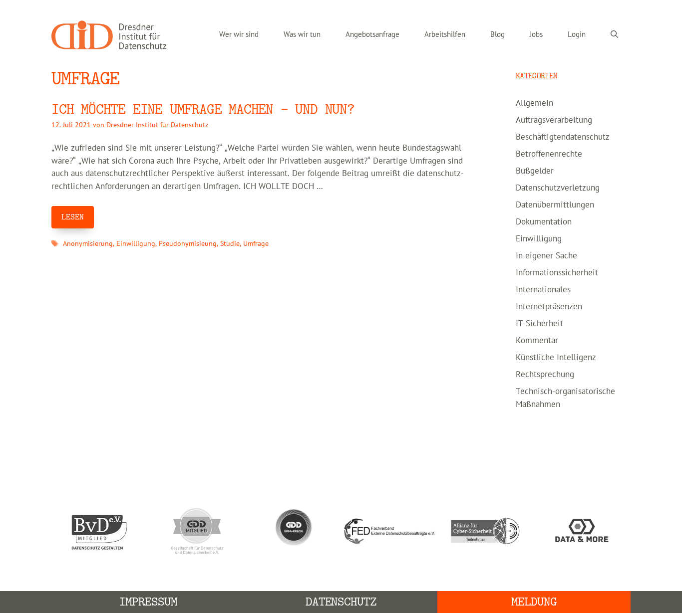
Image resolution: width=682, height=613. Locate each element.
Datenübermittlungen (555, 205)
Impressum (148, 602)
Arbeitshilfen (444, 34)
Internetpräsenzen (549, 307)
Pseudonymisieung (188, 243)
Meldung (534, 602)
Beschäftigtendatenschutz (563, 137)
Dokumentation (544, 222)
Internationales (543, 290)
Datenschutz (341, 602)
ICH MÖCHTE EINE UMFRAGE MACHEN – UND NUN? (202, 109)
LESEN (72, 216)
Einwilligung (135, 243)
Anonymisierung (88, 243)
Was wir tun (302, 34)
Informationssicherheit (557, 273)
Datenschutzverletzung (558, 188)
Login (577, 34)
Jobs (536, 34)
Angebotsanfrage (372, 34)
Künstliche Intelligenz (556, 358)
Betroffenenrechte (549, 154)
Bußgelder (535, 171)
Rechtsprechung (545, 375)
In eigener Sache (546, 256)
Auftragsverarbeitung (554, 120)
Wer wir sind (239, 34)
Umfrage (256, 243)
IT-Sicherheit (539, 324)
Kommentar (537, 341)
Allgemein (534, 103)
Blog (497, 34)
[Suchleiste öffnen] (614, 35)
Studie (230, 243)
